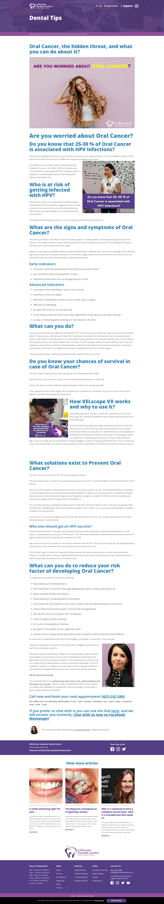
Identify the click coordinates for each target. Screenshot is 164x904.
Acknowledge (116, 901)
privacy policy (99, 900)
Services (59, 874)
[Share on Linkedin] (124, 750)
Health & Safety (97, 874)
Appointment (112, 6)
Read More (33, 832)
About (58, 870)
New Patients (61, 877)
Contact (59, 888)
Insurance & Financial (100, 870)
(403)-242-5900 (113, 696)
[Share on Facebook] (112, 750)
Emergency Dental (80, 881)
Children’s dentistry (81, 874)
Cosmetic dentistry (81, 877)
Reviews (95, 877)
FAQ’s (58, 884)
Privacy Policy (97, 881)
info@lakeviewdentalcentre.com (121, 872)
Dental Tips (60, 881)
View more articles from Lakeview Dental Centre (50, 750)
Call (100, 6)
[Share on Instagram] (118, 750)
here (115, 710)
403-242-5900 (116, 870)
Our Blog (38, 34)
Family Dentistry (80, 870)
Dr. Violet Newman (81, 729)
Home (31, 34)
